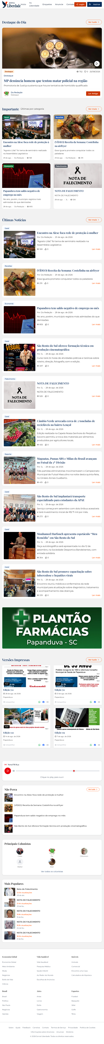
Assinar (96, 4)
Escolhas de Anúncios (46, 980)
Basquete (75, 1001)
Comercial (76, 966)
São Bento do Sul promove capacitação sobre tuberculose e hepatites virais (64, 573)
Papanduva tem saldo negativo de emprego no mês (68, 308)
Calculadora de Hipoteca (82, 975)
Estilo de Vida (7, 980)
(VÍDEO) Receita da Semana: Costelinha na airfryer (68, 270)
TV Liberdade (34, 4)
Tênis (74, 1014)
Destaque (8, 75)
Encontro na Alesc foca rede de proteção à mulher (67, 233)
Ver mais (92, 109)
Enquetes (47, 4)
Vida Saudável (42, 962)
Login (81, 4)
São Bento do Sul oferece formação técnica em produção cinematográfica (65, 347)
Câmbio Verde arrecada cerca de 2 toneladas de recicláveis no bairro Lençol (66, 423)
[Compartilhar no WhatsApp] (39, 702)
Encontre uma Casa (80, 971)
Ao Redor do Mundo (45, 975)
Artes (39, 996)
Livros (39, 1001)
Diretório (69, 1032)
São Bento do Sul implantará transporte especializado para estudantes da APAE (61, 498)
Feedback (26, 1028)
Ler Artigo (93, 93)
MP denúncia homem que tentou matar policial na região (45, 80)
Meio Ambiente (8, 966)
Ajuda (18, 1028)
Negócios (6, 975)
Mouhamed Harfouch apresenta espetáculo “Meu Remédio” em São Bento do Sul (67, 535)
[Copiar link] (47, 702)
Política (5, 1001)
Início (23, 4)
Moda (4, 971)
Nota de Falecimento (27, 889)
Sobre (11, 1028)
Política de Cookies (87, 1028)
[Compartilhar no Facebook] (43, 702)
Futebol (75, 996)
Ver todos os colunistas (52, 871)
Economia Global (9, 962)
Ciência (5, 984)
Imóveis (75, 962)
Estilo (39, 1005)
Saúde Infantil (42, 971)
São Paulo (6, 1005)
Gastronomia (42, 1010)
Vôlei (73, 1005)
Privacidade (73, 1028)
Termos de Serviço (58, 1028)
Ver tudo (92, 22)
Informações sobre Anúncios (42, 1032)
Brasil (4, 996)
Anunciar (60, 1032)
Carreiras (36, 1028)
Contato (70, 4)
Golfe (74, 1010)
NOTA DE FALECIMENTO (69, 191)
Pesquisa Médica (43, 966)
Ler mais (96, 249)
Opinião (5, 1014)
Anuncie (59, 4)
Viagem (40, 1014)
